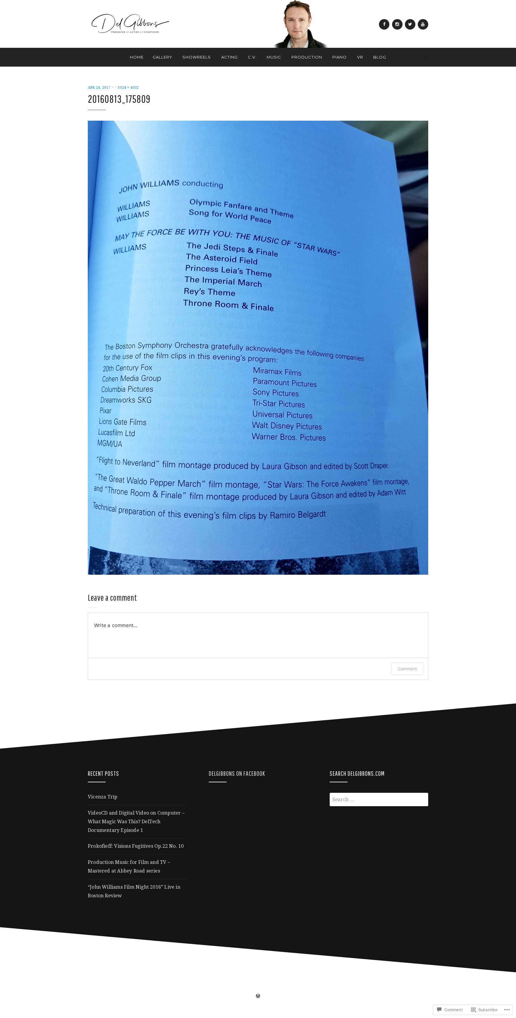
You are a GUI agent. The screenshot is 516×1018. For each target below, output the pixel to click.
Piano (339, 57)
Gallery (162, 57)
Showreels (196, 57)
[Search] (426, 57)
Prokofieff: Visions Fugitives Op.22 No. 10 (136, 846)
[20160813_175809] (258, 347)
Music (274, 57)
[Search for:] (379, 799)
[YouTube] (423, 24)
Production (306, 57)
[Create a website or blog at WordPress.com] (258, 996)
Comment (407, 668)
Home (137, 57)
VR (360, 57)
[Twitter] (410, 24)
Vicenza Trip (102, 797)
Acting (229, 57)
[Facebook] (384, 24)
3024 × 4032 (128, 87)
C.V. (252, 57)
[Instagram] (397, 24)
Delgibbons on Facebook (237, 773)
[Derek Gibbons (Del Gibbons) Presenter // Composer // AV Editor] (89, 57)
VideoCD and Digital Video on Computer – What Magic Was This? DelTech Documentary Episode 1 (136, 821)
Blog (379, 57)
